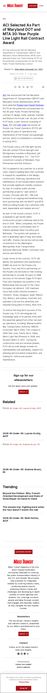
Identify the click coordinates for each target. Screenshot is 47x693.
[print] (43, 87)
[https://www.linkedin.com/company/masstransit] (25, 654)
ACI (4, 95)
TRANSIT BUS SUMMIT (23, 664)
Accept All (23, 688)
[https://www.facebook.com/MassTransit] (18, 654)
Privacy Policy (24, 682)
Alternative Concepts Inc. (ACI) (29, 69)
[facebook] (15, 87)
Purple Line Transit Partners (30, 105)
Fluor (5, 125)
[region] (23, 683)
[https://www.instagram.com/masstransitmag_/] (21, 654)
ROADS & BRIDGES (23, 667)
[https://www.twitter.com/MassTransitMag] (28, 654)
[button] (4, 6)
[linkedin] (19, 87)
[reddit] (27, 87)
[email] (32, 87)
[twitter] (23, 87)
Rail (4, 19)
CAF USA (22, 125)
